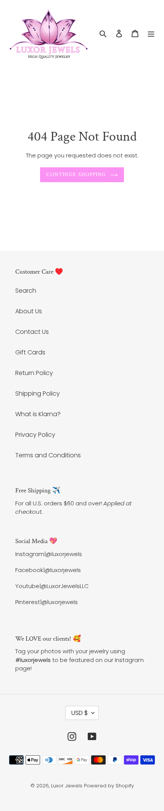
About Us (28, 311)
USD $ (79, 712)
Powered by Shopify (109, 785)
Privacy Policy (35, 434)
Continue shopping (76, 174)
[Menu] (151, 33)
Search (25, 290)
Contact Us (32, 331)
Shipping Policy (37, 393)
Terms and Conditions (48, 455)
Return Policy (34, 373)
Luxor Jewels (66, 785)
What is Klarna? (38, 414)
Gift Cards (30, 352)
